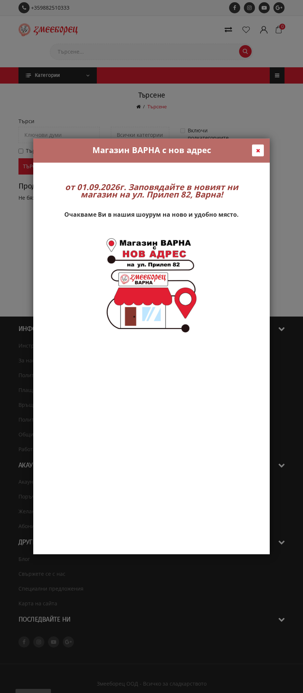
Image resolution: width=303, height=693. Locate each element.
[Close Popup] (258, 150)
